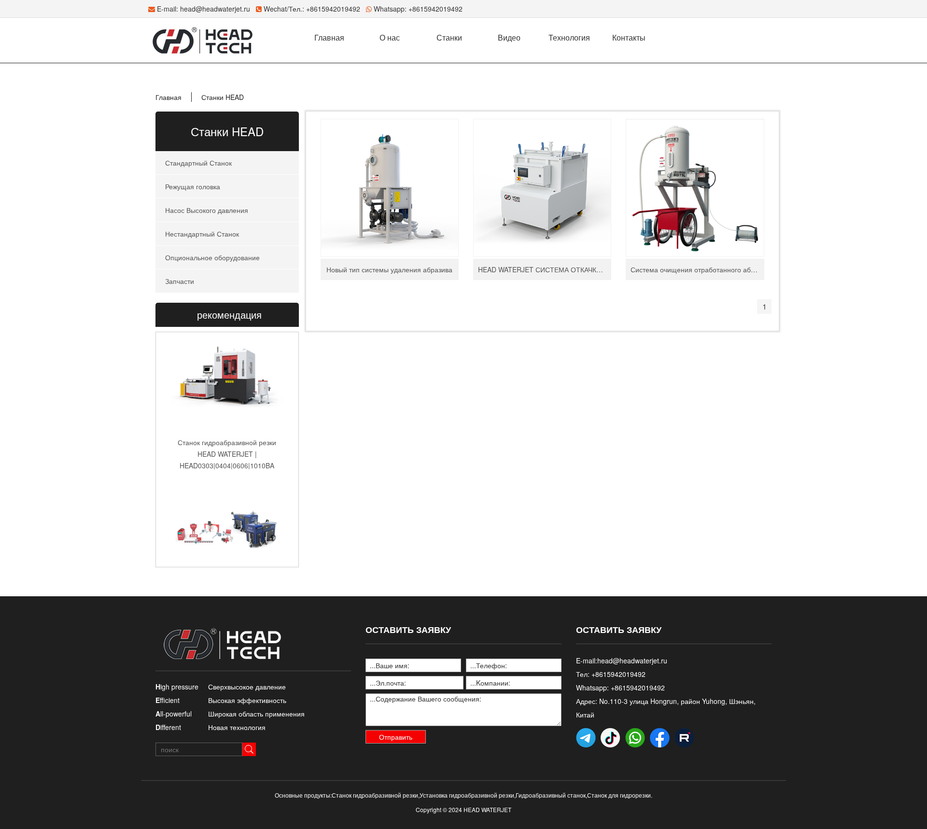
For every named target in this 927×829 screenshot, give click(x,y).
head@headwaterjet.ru (215, 9)
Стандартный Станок (198, 163)
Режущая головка (192, 186)
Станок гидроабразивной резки (375, 795)
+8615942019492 (435, 9)
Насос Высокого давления (206, 210)
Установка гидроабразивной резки (467, 795)
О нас (389, 37)
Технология (569, 37)
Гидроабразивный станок (551, 795)
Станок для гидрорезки (619, 795)
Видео (509, 37)
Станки (449, 37)
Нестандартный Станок (202, 234)
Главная (329, 37)
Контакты (629, 37)
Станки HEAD (222, 97)
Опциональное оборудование (212, 257)
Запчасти (179, 281)
